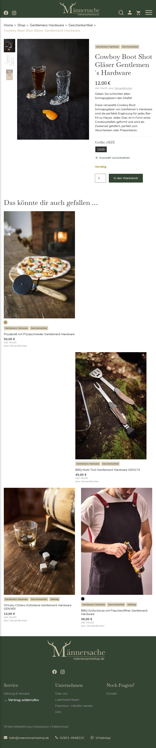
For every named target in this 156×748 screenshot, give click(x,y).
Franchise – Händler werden (74, 706)
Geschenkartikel (80, 25)
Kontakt (112, 694)
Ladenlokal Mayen (67, 700)
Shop (21, 25)
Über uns (61, 694)
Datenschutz (60, 727)
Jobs (58, 712)
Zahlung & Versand (16, 694)
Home (8, 25)
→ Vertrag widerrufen (21, 700)
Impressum (41, 727)
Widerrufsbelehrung (17, 727)
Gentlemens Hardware (47, 25)
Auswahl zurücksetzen (114, 158)
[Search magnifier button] (114, 22)
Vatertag (54, 599)
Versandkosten (123, 88)
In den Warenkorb (126, 178)
